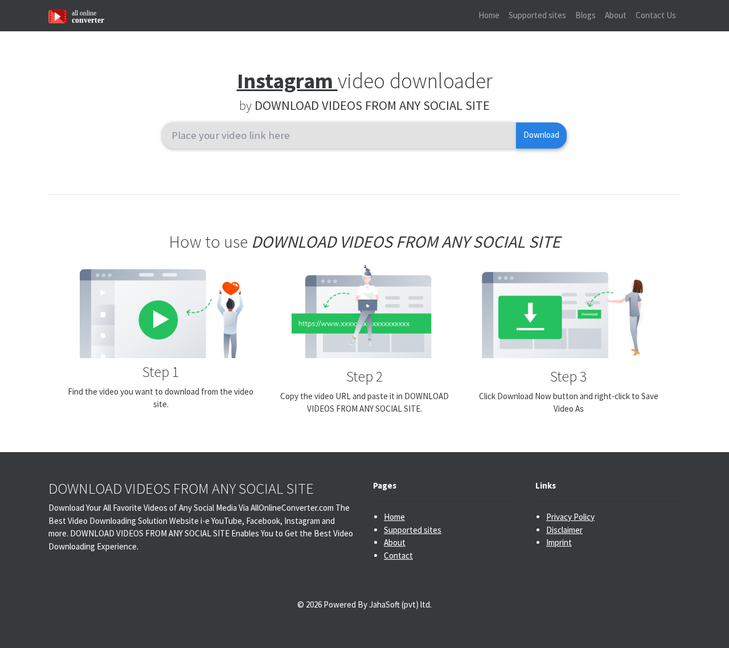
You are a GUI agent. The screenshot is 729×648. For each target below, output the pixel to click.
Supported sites (537, 15)
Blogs (585, 15)
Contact (398, 555)
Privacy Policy (570, 516)
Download (541, 134)
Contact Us (656, 15)
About (615, 15)
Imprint (559, 542)
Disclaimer (564, 529)
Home (488, 15)
